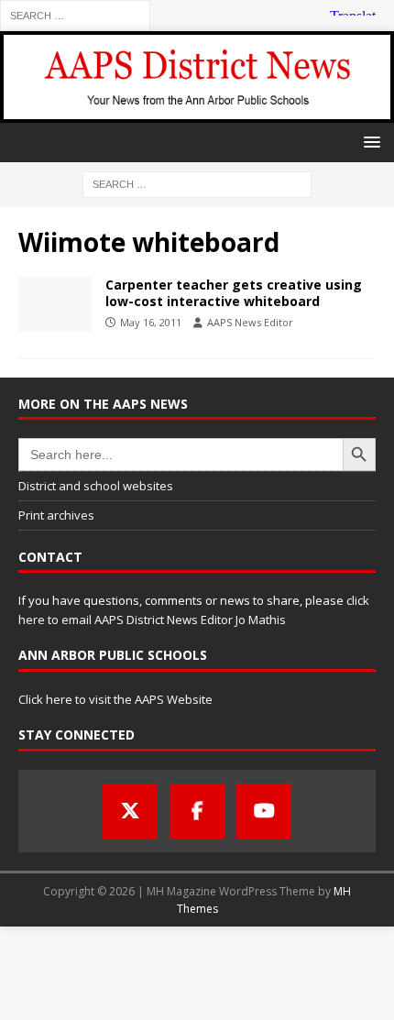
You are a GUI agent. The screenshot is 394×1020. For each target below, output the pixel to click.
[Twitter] (130, 811)
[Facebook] (197, 811)
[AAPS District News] (197, 111)
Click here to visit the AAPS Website (115, 699)
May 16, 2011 (150, 322)
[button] (368, 141)
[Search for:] (75, 14)
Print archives (56, 515)
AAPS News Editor (250, 322)
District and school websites (95, 485)
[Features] (55, 304)
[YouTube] (263, 811)
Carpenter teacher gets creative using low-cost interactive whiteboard (233, 293)
